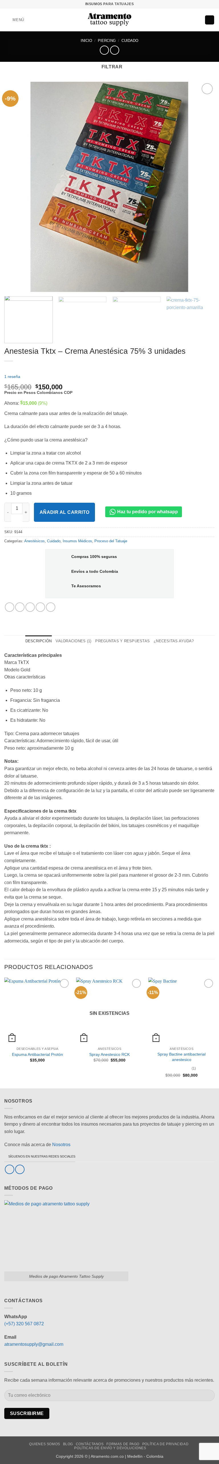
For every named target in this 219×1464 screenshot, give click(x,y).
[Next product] (104, 50)
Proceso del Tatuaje (110, 541)
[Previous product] (114, 50)
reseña (12, 376)
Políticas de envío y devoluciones (110, 1448)
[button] (14, 20)
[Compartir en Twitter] (30, 607)
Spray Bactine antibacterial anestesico (181, 1057)
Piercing (107, 40)
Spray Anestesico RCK (109, 1054)
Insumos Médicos (77, 541)
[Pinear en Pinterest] (40, 607)
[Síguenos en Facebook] (9, 1169)
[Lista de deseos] (188, 20)
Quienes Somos (44, 1444)
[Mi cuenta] (198, 20)
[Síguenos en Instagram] (20, 1169)
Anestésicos (34, 541)
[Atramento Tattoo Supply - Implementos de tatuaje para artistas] (109, 20)
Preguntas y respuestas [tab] (122, 641)
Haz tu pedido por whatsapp (147, 511)
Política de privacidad (165, 1444)
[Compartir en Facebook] (20, 607)
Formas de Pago (122, 1444)
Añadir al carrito (65, 512)
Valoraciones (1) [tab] (73, 641)
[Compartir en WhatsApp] (9, 607)
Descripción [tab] (38, 641)
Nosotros (61, 1144)
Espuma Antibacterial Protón (37, 1054)
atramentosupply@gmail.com (33, 1344)
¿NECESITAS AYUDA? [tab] (174, 641)
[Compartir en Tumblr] (50, 607)
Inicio (86, 40)
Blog (68, 1444)
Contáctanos (90, 1444)
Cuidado (129, 40)
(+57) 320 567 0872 (24, 1323)
